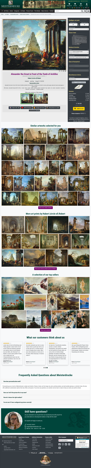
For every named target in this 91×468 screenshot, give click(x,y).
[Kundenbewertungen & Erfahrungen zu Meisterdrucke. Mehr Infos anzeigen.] (82, 442)
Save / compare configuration (79, 82)
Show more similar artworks (45, 207)
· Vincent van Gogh (48, 439)
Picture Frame (29, 11)
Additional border (72, 27)
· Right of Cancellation (22, 445)
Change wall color (39, 107)
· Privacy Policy (21, 444)
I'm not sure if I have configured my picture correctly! (17, 402)
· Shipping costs (35, 442)
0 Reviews (37, 110)
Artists (11, 11)
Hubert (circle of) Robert (24, 14)
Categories (16, 11)
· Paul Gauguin (48, 442)
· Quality (33, 444)
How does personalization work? (12, 381)
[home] (2, 11)
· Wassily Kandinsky (49, 444)
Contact (51, 11)
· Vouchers (34, 447)
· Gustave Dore (48, 447)
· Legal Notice (21, 440)
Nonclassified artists (14, 14)
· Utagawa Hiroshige (49, 445)
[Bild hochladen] (88, 11)
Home (2, 14)
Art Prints (6, 11)
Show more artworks (45, 330)
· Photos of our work (36, 445)
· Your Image (34, 439)
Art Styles (22, 11)
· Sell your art (34, 440)
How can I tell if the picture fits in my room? (15, 392)
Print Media (37, 11)
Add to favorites (27, 107)
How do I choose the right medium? (12, 397)
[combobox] (79, 29)
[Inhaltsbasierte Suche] (85, 11)
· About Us (20, 449)
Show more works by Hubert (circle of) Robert (45, 268)
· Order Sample (35, 449)
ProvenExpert (9, 361)
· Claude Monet (48, 440)
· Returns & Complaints (22, 447)
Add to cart (79, 108)
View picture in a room (53, 107)
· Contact (20, 439)
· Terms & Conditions (22, 442)
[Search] (82, 11)
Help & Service (44, 11)
